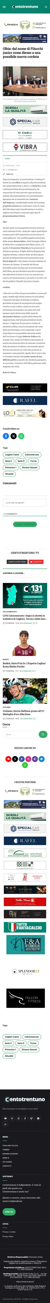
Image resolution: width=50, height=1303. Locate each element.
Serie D (21, 461)
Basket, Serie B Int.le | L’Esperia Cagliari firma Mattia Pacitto (24, 665)
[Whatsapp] (25, 765)
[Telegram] (42, 759)
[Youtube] (8, 759)
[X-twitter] (15, 759)
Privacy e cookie (9, 1232)
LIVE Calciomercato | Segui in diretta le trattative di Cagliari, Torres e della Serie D (24, 619)
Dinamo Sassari (29, 467)
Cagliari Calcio (12, 454)
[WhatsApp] (21, 436)
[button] (4, 7)
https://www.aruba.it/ (25, 1282)
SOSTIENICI (8, 1176)
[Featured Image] (25, 595)
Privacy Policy (8, 1236)
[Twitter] (14, 436)
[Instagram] (28, 759)
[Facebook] (6, 436)
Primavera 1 (10, 467)
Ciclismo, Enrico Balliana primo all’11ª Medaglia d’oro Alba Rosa (23, 712)
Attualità (9, 474)
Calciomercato (32, 454)
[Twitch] (35, 759)
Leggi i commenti (25, 524)
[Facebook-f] (22, 759)
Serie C (8, 461)
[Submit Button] (43, 734)
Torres (33, 461)
